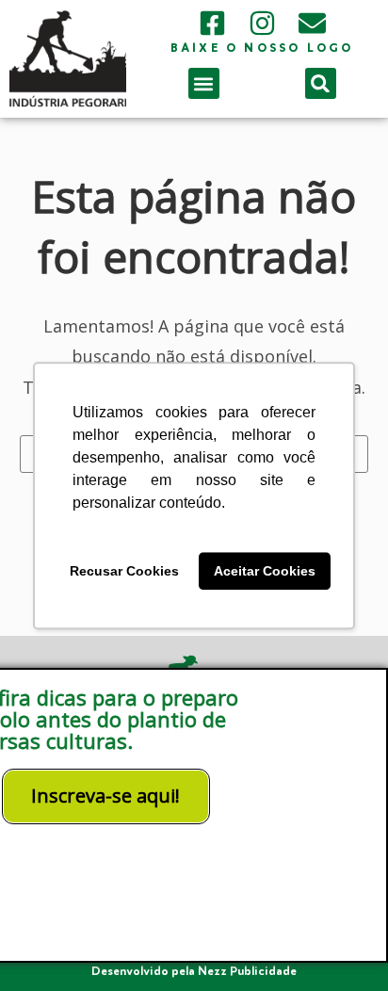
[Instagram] (262, 23)
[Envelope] (312, 23)
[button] (203, 83)
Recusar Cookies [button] (124, 570)
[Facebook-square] (212, 23)
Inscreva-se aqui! (105, 795)
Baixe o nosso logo (262, 48)
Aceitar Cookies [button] (264, 570)
